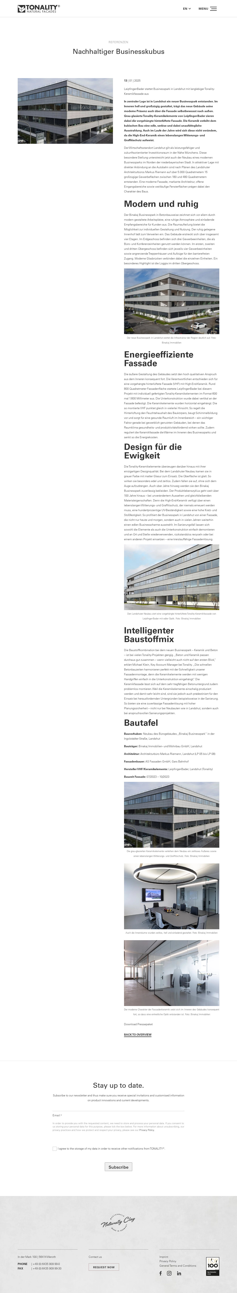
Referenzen (118, 42)
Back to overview (137, 1034)
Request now (104, 1267)
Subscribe (118, 1167)
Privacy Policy (167, 1261)
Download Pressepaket (138, 1024)
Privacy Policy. (147, 1130)
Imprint (163, 1257)
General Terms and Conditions (177, 1265)
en (185, 8)
